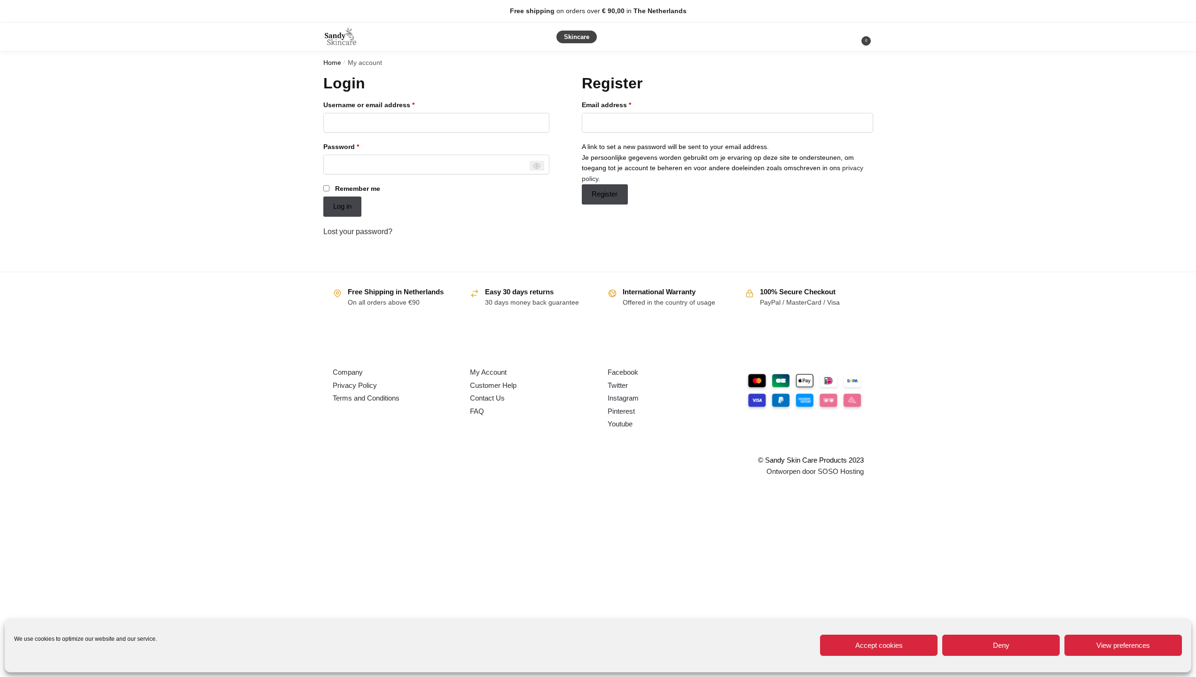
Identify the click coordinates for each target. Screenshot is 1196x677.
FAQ (477, 411)
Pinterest (621, 411)
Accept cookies (879, 645)
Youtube (620, 424)
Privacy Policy (355, 385)
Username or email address (383, 104)
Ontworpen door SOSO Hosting (815, 471)
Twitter (618, 385)
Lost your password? (357, 232)
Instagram (623, 398)
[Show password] (537, 166)
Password (355, 146)
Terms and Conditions (366, 398)
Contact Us (487, 398)
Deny (1001, 645)
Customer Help (493, 385)
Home (332, 62)
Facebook (623, 372)
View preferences (1123, 645)
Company (348, 372)
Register (605, 194)
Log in (342, 206)
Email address (621, 104)
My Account (488, 372)
